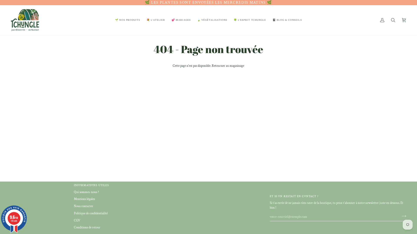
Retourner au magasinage (228, 66)
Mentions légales (84, 199)
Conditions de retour (87, 227)
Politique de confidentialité (91, 213)
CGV (77, 220)
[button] (127, 20)
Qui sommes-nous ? (86, 192)
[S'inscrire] (402, 216)
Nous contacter (83, 206)
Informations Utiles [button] (91, 185)
